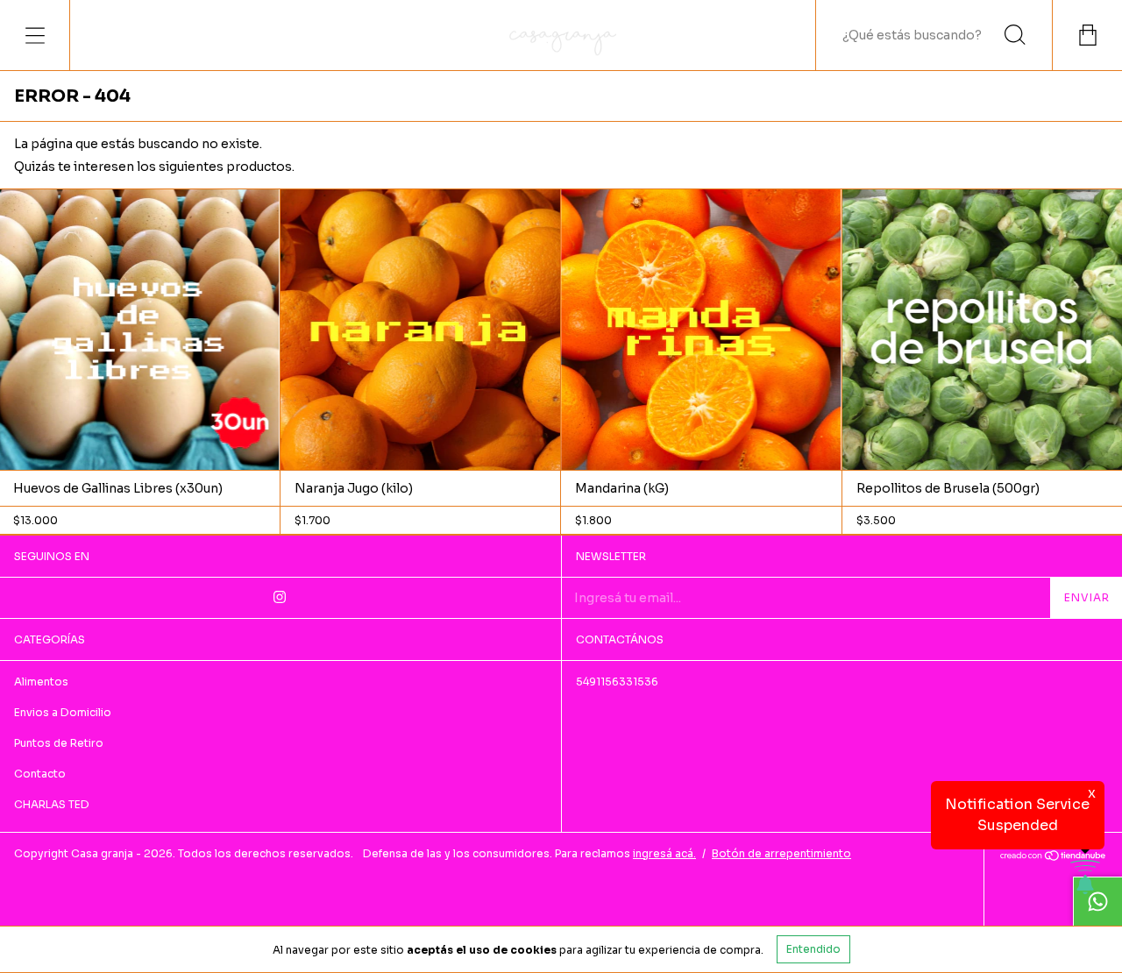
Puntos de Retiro (58, 742)
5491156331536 (617, 681)
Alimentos (41, 681)
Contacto (40, 773)
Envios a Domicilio (62, 712)
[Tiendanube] (1053, 857)
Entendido (813, 948)
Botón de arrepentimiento (781, 853)
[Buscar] (1015, 35)
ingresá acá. (664, 853)
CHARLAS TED (51, 804)
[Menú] (35, 35)
